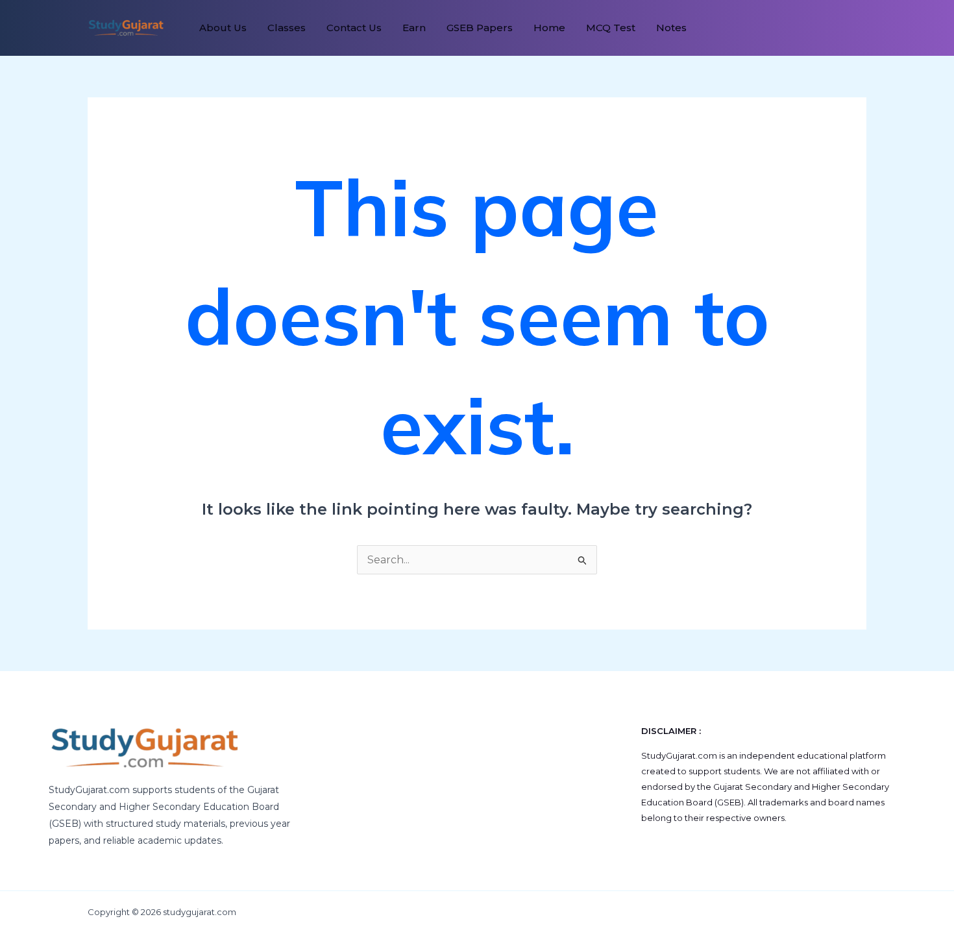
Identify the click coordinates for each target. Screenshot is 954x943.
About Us (223, 27)
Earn (414, 27)
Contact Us (354, 27)
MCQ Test (610, 27)
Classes (286, 27)
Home (549, 27)
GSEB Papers (479, 27)
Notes (671, 27)
